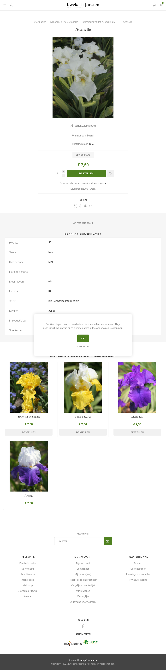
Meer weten (83, 346)
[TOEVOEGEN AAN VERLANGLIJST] (110, 173)
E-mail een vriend (90, 206)
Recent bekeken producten (83, 579)
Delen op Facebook (80, 206)
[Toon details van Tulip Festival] (83, 387)
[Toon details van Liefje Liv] (137, 387)
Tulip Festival (83, 416)
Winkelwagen (83, 590)
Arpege (28, 495)
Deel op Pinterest (85, 206)
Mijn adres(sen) (83, 574)
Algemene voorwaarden (83, 601)
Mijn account (83, 563)
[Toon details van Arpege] (28, 466)
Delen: (83, 199)
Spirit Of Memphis (29, 416)
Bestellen (86, 173)
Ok (83, 338)
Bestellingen (83, 568)
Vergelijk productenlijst (83, 585)
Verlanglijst (83, 596)
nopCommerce (89, 660)
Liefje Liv (137, 416)
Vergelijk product (85, 126)
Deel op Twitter (75, 206)
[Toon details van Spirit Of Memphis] (28, 387)
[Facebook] (83, 626)
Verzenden (108, 541)
